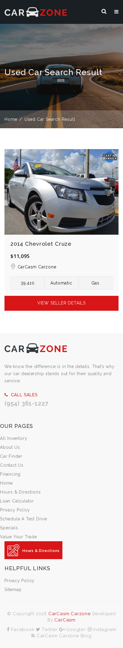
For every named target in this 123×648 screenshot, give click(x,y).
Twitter (48, 629)
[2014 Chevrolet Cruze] (61, 192)
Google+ (75, 629)
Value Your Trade (18, 536)
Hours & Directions (20, 492)
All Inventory (13, 438)
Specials (9, 527)
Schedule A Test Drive (23, 518)
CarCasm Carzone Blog (63, 635)
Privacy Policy (15, 510)
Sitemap (13, 589)
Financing (10, 474)
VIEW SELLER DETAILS (61, 303)
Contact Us (12, 465)
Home (10, 119)
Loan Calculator (17, 501)
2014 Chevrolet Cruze (41, 244)
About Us (10, 447)
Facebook (22, 629)
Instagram (104, 629)
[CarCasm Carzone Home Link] (35, 348)
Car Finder (11, 456)
